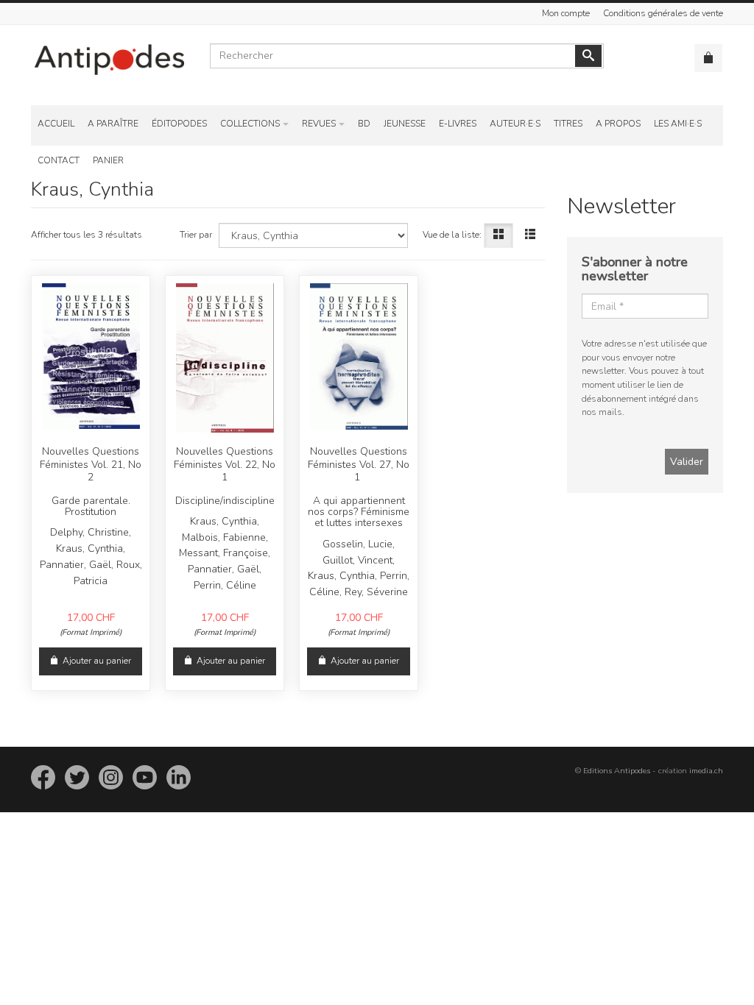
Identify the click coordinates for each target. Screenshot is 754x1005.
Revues (319, 123)
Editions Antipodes (616, 770)
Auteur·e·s (515, 123)
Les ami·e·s (678, 123)
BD (364, 123)
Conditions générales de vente (663, 13)
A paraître (113, 123)
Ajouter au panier (97, 661)
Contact (59, 160)
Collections (250, 123)
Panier (108, 160)
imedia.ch (706, 770)
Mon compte (566, 13)
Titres (568, 123)
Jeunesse (405, 123)
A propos (618, 123)
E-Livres (457, 123)
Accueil (56, 123)
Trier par (196, 235)
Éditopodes (179, 123)
